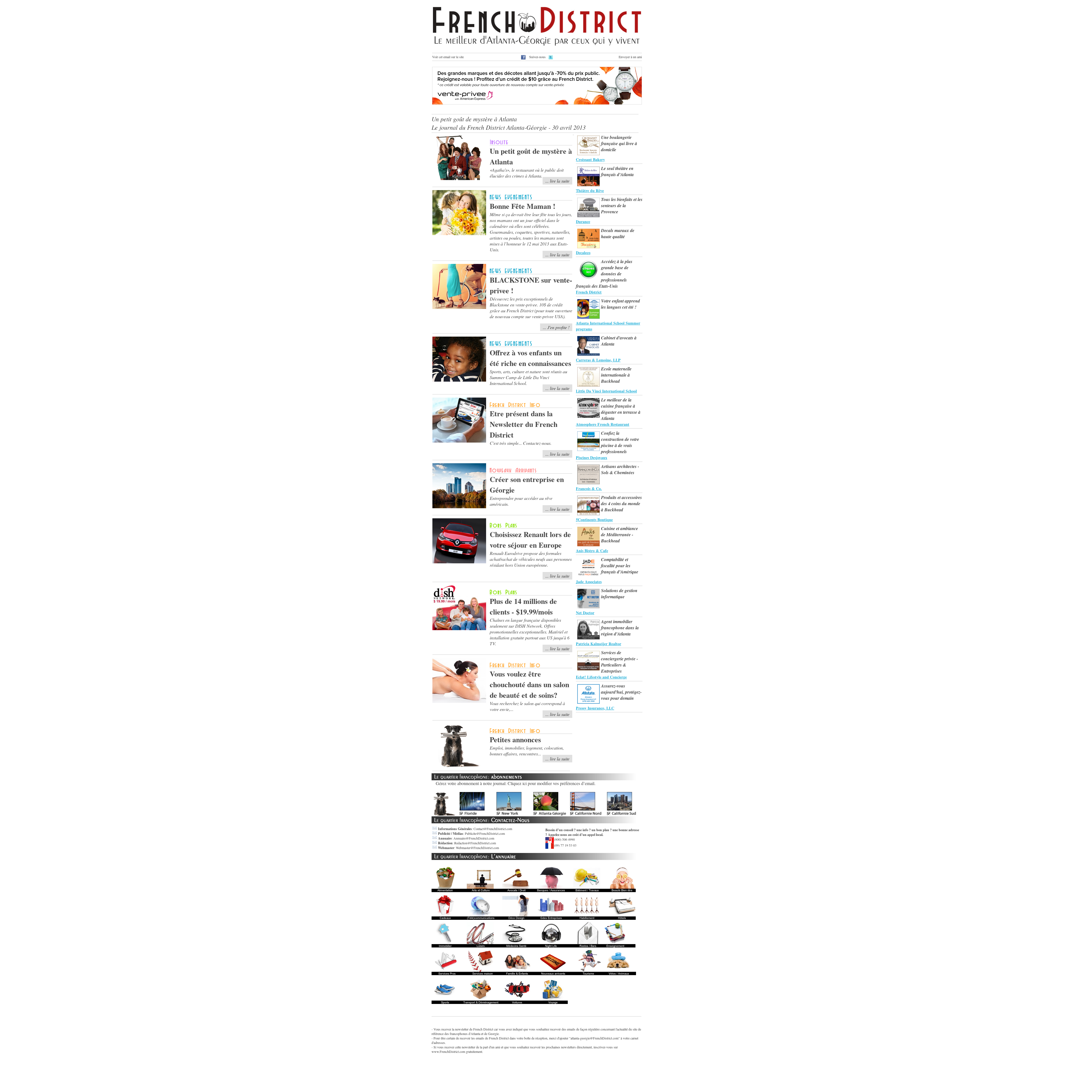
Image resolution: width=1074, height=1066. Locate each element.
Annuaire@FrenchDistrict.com (473, 838)
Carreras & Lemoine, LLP (598, 360)
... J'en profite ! (556, 327)
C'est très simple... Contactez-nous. (521, 443)
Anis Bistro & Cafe (592, 551)
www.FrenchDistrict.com (448, 1051)
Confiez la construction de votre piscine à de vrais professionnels (620, 442)
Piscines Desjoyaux (591, 457)
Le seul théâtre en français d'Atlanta (617, 171)
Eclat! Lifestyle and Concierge (601, 677)
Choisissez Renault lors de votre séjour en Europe (530, 539)
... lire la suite (557, 181)
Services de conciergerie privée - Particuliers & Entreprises (619, 661)
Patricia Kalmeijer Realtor (598, 644)
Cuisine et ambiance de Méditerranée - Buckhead (619, 534)
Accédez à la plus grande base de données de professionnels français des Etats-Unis (604, 273)
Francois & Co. (589, 488)
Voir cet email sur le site (448, 57)
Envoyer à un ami (630, 57)
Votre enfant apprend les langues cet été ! (620, 304)
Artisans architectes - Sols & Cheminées (620, 469)
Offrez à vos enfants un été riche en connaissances (530, 357)
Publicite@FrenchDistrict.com (485, 833)
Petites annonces (515, 739)
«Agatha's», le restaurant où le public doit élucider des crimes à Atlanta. (527, 173)
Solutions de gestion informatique (619, 593)
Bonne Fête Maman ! (522, 206)
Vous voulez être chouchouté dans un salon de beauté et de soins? (529, 684)
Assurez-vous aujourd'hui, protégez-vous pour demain (621, 692)
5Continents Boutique (594, 520)
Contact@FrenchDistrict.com (493, 828)
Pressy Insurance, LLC (595, 708)
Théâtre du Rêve (590, 190)
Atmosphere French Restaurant (602, 424)
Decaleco (583, 253)
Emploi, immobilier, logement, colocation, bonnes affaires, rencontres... (527, 751)
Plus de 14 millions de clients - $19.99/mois (523, 606)
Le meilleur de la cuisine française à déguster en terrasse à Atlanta (620, 409)
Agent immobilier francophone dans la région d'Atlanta (620, 627)
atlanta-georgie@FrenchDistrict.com (594, 1038)
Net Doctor (585, 613)
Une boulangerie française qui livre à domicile (619, 143)
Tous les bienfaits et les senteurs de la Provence (621, 205)
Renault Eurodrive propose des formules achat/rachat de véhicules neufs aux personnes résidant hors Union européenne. (531, 559)
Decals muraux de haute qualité (617, 233)
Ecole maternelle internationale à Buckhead (616, 375)
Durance (583, 221)
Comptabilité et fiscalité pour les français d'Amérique (619, 565)
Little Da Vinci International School (606, 391)
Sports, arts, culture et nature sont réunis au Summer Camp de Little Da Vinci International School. (528, 377)
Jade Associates (589, 582)
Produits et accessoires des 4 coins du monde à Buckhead (621, 503)
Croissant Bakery (590, 159)
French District (589, 292)
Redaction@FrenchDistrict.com (475, 843)
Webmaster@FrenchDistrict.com (477, 847)
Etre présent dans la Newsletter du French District (523, 424)
